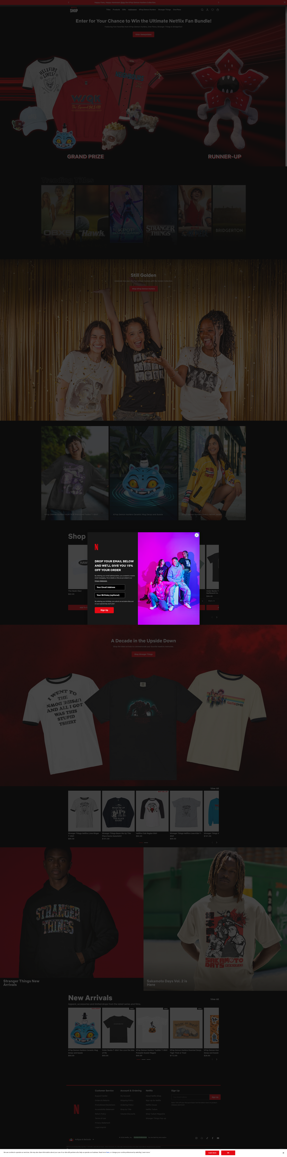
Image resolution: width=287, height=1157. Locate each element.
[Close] (283, 1152)
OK (228, 1153)
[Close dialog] (197, 535)
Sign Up (104, 610)
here (107, 1152)
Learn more (212, 1153)
